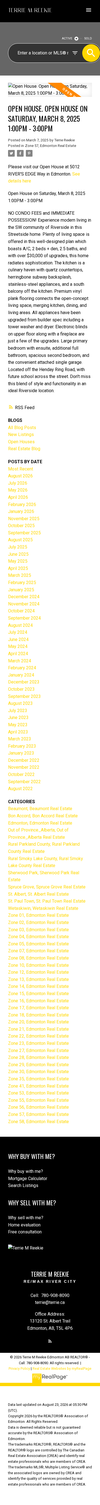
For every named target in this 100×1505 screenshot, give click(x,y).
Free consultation (25, 1231)
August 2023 (20, 703)
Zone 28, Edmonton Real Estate (38, 1057)
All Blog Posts (22, 427)
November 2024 (23, 604)
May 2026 (18, 490)
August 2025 (20, 539)
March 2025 (19, 575)
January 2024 (21, 675)
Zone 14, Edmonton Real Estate (38, 986)
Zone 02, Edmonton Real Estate (38, 922)
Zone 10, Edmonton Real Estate (38, 965)
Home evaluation (24, 1225)
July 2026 (17, 483)
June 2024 (18, 639)
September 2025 (24, 532)
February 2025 (22, 582)
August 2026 (20, 476)
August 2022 (20, 788)
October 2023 (21, 689)
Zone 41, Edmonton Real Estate (38, 1086)
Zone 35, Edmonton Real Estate (38, 1078)
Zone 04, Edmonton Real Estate (38, 936)
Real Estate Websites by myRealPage (61, 1368)
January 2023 (21, 753)
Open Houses (21, 441)
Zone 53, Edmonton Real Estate (38, 1093)
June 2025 (18, 554)
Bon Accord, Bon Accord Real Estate (43, 815)
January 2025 (21, 589)
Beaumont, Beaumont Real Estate (40, 808)
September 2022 (24, 781)
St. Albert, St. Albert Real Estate (38, 894)
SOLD (88, 38)
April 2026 (18, 497)
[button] (50, 1341)
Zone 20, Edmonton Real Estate (38, 1022)
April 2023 (18, 732)
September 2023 (24, 696)
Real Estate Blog (24, 448)
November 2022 (23, 767)
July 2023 (17, 710)
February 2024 (22, 667)
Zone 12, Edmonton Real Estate (38, 972)
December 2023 (23, 682)
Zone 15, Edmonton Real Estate (38, 993)
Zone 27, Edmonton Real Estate (38, 1050)
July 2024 (17, 632)
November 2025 (23, 518)
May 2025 (18, 561)
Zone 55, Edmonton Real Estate (38, 1100)
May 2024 (18, 646)
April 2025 (18, 568)
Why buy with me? (25, 1171)
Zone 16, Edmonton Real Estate (38, 1000)
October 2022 (21, 774)
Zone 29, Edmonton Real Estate (38, 1064)
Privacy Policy (19, 1368)
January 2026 (21, 511)
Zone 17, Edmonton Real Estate (38, 1007)
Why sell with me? (25, 1217)
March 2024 (19, 660)
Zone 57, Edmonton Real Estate (50, 146)
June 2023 (18, 717)
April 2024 (18, 653)
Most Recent (20, 469)
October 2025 (21, 525)
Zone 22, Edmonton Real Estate (38, 1036)
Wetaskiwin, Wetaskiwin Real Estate (43, 908)
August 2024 (20, 625)
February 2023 (22, 746)
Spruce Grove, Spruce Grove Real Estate (47, 887)
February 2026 (22, 504)
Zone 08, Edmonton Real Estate (38, 958)
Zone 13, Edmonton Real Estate (38, 979)
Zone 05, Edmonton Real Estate (38, 943)
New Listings (21, 434)
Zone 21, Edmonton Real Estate (38, 1029)
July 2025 (17, 547)
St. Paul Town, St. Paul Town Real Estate (47, 901)
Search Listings (23, 1185)
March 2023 (19, 739)
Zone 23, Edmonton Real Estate (38, 1043)
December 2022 (23, 760)
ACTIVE (67, 38)
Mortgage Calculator (27, 1178)
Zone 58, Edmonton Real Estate (38, 1121)
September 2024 (24, 618)
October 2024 (21, 610)
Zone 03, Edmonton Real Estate (38, 929)
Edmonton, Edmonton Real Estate (40, 823)
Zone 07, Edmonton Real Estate (38, 950)
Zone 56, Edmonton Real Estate (38, 1107)
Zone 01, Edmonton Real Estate (38, 915)
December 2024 (23, 596)
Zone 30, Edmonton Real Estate (38, 1071)
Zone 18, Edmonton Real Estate (38, 1015)
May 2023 (18, 724)
